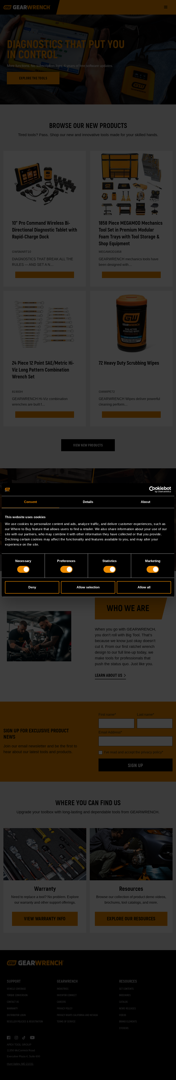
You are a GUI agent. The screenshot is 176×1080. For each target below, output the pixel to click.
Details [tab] (88, 502)
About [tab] (145, 502)
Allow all (144, 587)
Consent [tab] (30, 502)
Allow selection (88, 587)
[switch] (66, 569)
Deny (32, 587)
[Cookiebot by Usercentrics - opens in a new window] (152, 489)
